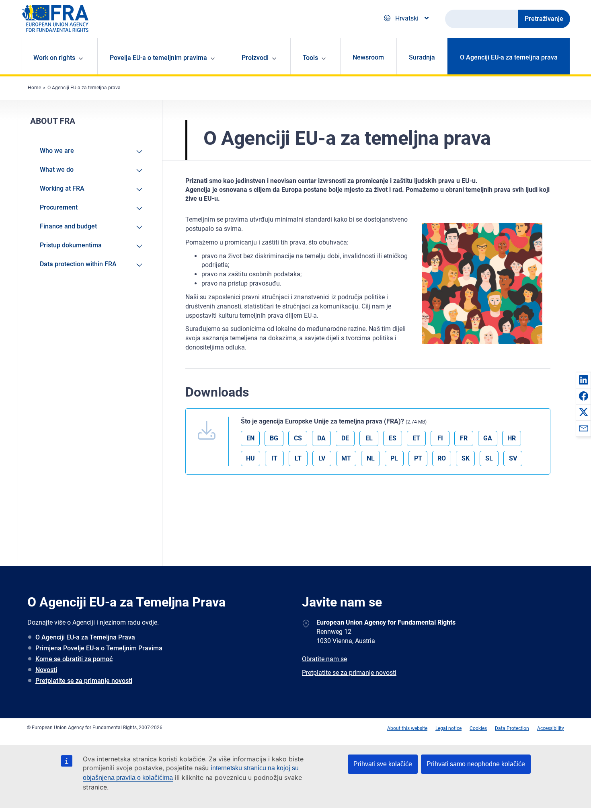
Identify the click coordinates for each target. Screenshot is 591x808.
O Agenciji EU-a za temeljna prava (509, 57)
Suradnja (422, 57)
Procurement (59, 207)
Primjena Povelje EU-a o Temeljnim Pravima (98, 648)
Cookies (478, 728)
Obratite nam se (324, 659)
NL (371, 458)
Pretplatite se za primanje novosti (83, 681)
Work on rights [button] (54, 58)
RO (441, 458)
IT (274, 458)
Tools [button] (310, 58)
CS (298, 438)
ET (416, 438)
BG (274, 438)
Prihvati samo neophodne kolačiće (476, 764)
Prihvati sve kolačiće (382, 764)
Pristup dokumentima (71, 245)
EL (369, 438)
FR (464, 438)
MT (346, 458)
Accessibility (550, 728)
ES (392, 438)
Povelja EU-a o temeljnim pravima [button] (158, 58)
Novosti (46, 670)
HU (250, 458)
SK (466, 458)
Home (34, 87)
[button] (583, 380)
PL (394, 458)
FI (440, 438)
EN (250, 438)
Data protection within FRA (78, 264)
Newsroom (368, 57)
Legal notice (448, 728)
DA (321, 438)
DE (345, 438)
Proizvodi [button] (255, 58)
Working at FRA (62, 188)
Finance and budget (68, 226)
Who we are (57, 150)
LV (321, 458)
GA (487, 438)
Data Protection (512, 728)
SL (489, 458)
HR (511, 438)
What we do (57, 169)
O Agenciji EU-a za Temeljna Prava (85, 637)
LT (298, 458)
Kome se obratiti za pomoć (74, 659)
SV (513, 458)
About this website (407, 728)
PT (418, 458)
